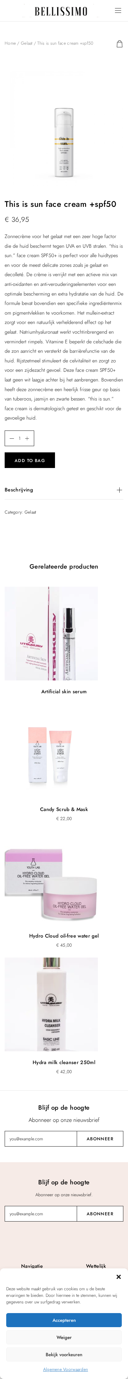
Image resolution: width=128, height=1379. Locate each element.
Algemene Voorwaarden (65, 1369)
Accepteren (64, 1320)
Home (10, 43)
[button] (119, 1276)
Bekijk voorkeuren (64, 1354)
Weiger (64, 1337)
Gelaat (27, 43)
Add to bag (30, 460)
